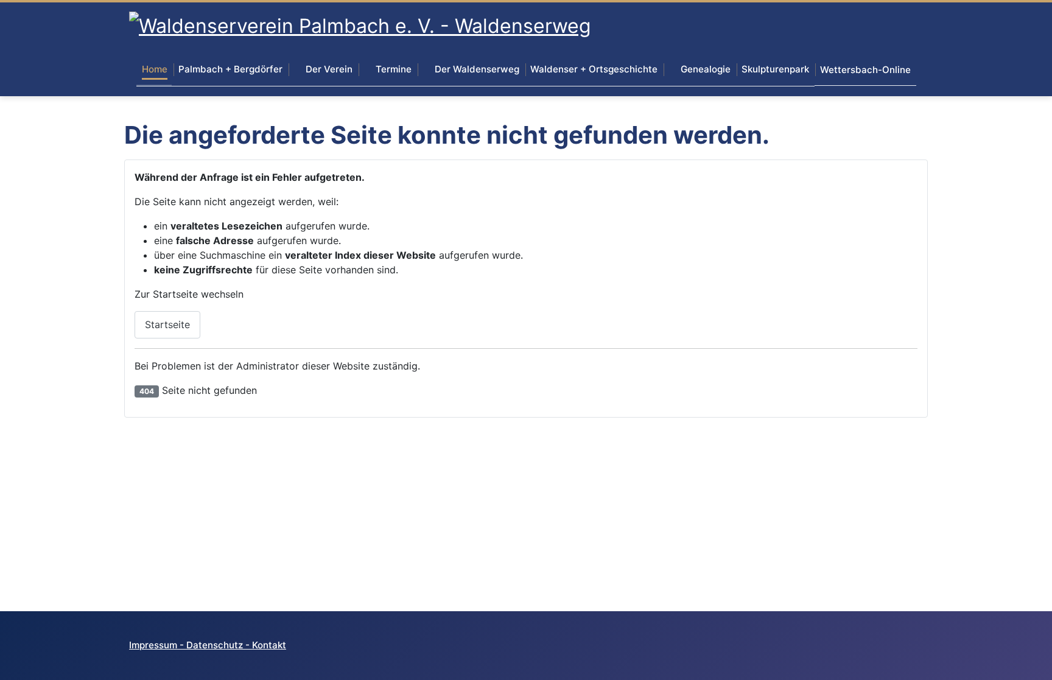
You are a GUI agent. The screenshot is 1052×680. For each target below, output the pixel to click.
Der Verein (329, 69)
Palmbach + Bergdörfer (230, 69)
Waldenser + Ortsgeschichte (594, 69)
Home (154, 69)
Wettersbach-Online (865, 69)
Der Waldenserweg (477, 69)
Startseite (167, 324)
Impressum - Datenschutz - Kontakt (207, 645)
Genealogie (706, 69)
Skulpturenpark (775, 69)
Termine (394, 69)
